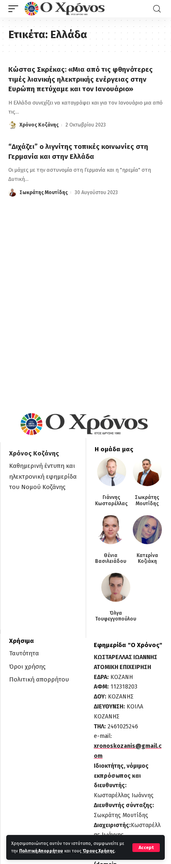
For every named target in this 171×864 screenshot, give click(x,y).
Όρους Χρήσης (99, 851)
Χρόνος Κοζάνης (39, 125)
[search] (157, 8)
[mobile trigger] (15, 8)
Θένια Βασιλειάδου (110, 558)
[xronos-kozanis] (65, 8)
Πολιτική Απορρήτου (41, 851)
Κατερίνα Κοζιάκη (147, 558)
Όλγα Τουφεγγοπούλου (115, 616)
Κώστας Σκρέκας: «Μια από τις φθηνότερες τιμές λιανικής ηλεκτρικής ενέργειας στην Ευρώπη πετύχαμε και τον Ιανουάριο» (80, 79)
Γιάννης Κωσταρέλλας (111, 500)
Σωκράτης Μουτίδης (44, 192)
